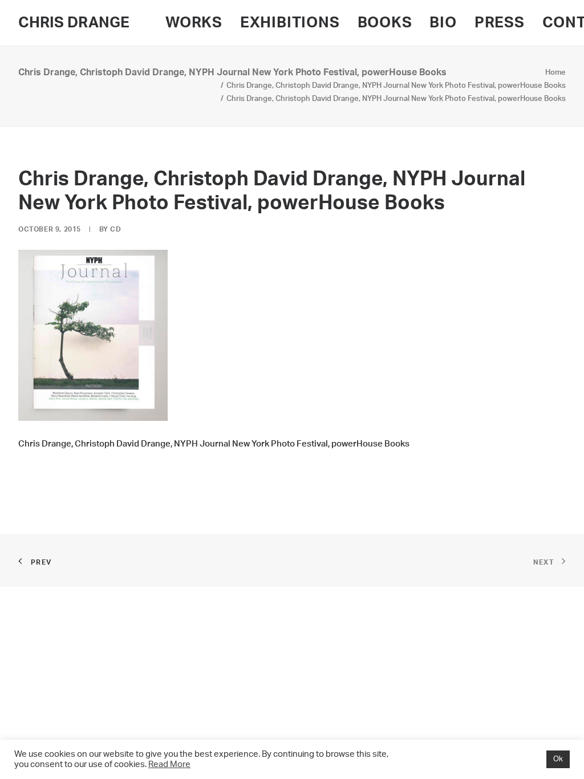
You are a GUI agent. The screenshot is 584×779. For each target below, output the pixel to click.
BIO (442, 22)
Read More (169, 764)
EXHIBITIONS (290, 22)
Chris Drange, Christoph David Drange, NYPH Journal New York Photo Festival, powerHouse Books (396, 86)
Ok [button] (558, 759)
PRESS (499, 22)
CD (115, 229)
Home (555, 72)
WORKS (193, 22)
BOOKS (385, 22)
